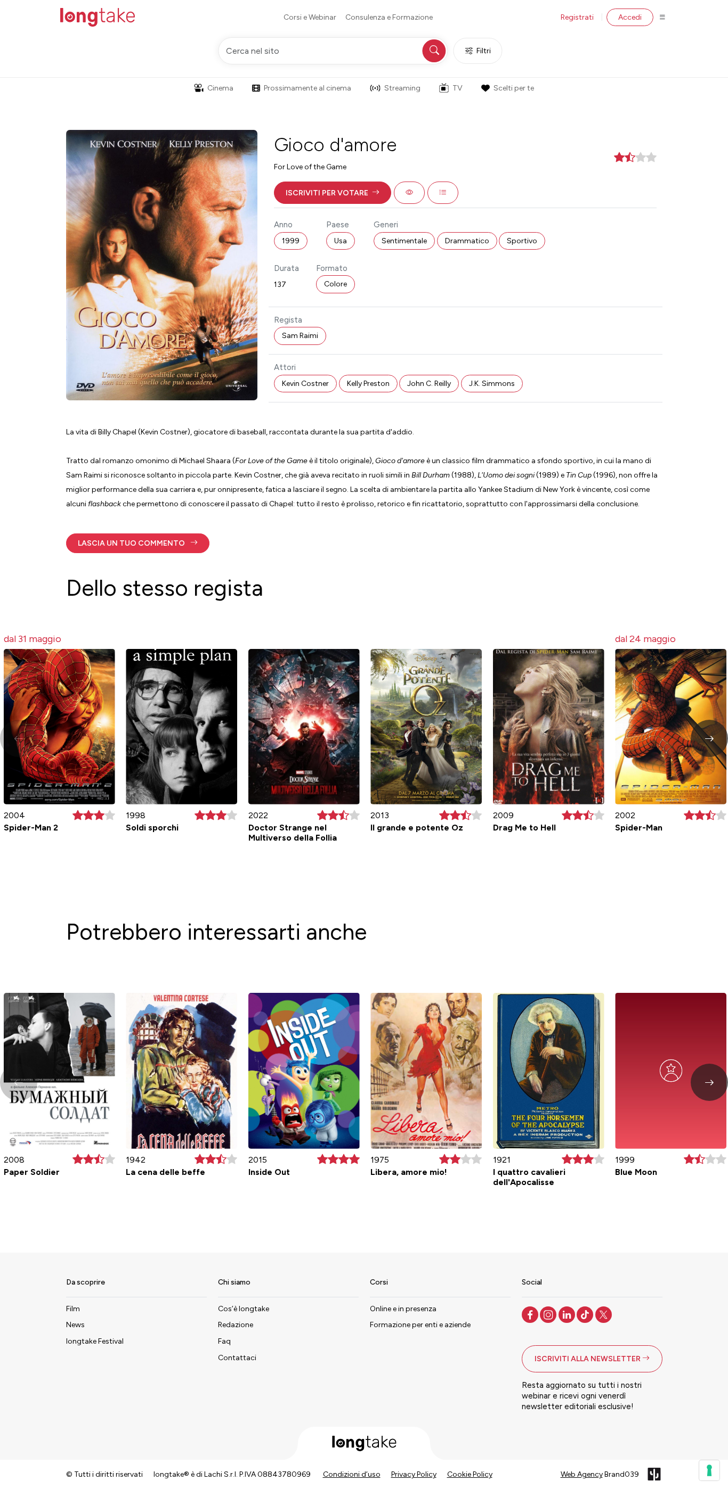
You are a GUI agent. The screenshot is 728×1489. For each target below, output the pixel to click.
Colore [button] (335, 284)
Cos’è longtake (243, 1308)
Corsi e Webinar (310, 17)
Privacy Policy (413, 1474)
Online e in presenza (403, 1308)
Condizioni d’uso (352, 1474)
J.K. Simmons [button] (492, 383)
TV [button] (457, 88)
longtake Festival (95, 1341)
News (75, 1324)
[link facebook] (531, 1314)
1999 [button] (291, 240)
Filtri (483, 50)
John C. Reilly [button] (429, 383)
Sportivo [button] (522, 240)
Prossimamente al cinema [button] (307, 88)
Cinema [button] (220, 88)
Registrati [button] (577, 17)
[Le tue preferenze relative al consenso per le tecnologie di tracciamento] (709, 1470)
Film (73, 1308)
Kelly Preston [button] (368, 383)
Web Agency (582, 1474)
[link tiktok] (586, 1314)
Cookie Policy (469, 1474)
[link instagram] (549, 1314)
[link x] (604, 1314)
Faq (224, 1341)
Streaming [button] (402, 88)
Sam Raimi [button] (300, 335)
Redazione (235, 1324)
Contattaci (237, 1357)
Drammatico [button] (467, 240)
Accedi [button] (630, 17)
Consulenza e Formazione (389, 17)
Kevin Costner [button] (305, 383)
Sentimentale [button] (404, 240)
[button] (332, 193)
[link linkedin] (568, 1314)
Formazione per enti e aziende (420, 1324)
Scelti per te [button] (514, 88)
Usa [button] (340, 240)
